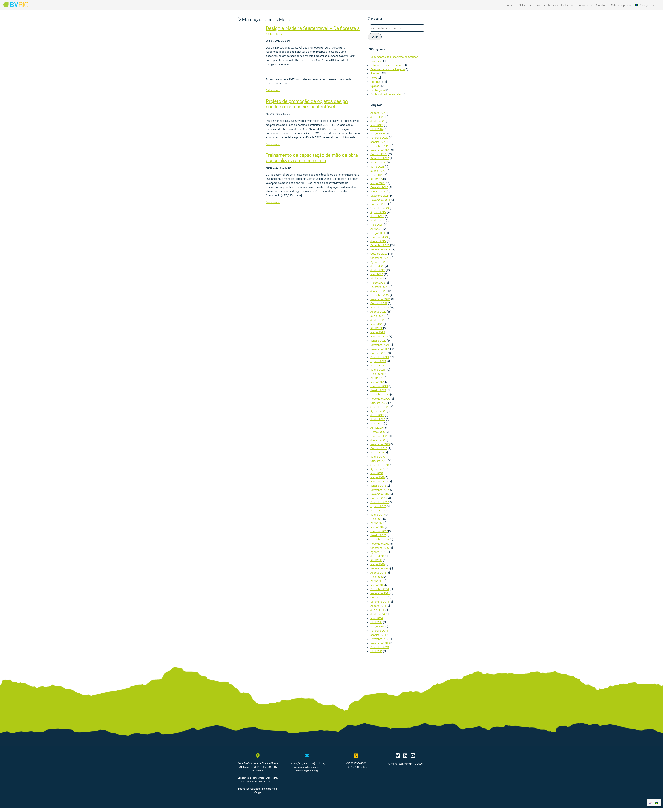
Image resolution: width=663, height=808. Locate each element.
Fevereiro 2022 (379, 336)
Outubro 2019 (378, 448)
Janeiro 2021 (378, 390)
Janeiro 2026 (378, 141)
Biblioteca (567, 5)
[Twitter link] (398, 756)
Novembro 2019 (380, 444)
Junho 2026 (377, 121)
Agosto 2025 (378, 162)
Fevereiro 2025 (379, 187)
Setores (524, 5)
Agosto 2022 (378, 311)
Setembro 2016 (379, 547)
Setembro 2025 (379, 158)
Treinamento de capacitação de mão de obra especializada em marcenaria (312, 157)
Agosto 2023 (378, 262)
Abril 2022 (376, 328)
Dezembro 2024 (380, 195)
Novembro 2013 (380, 643)
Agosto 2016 (378, 552)
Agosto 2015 (378, 572)
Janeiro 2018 (378, 485)
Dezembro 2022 (379, 295)
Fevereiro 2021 (379, 386)
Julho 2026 (377, 117)
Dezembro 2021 (379, 344)
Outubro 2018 (378, 460)
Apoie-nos (585, 5)
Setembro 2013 (379, 647)
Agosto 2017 (378, 506)
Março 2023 (377, 282)
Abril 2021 (376, 378)
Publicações (377, 90)
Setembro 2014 (379, 601)
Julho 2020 (377, 415)
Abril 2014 (376, 622)
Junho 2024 (377, 220)
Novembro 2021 (380, 349)
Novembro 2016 (380, 543)
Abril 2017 (376, 523)
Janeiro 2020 (378, 440)
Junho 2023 (377, 270)
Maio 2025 (376, 175)
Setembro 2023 (379, 257)
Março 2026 (377, 133)
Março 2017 (377, 527)
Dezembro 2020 (380, 394)
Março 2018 (377, 477)
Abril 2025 (376, 179)
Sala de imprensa (621, 5)
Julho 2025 (377, 166)
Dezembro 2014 (379, 589)
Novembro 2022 (380, 299)
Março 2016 (377, 564)
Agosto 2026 (378, 112)
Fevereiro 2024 (379, 237)
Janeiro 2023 (378, 291)
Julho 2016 (377, 556)
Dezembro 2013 (379, 639)
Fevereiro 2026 (379, 137)
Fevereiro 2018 (379, 481)
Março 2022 (377, 332)
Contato (600, 5)
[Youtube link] (413, 756)
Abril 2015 (376, 581)
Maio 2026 (376, 125)
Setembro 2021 (379, 357)
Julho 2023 (377, 266)
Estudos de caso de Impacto (387, 65)
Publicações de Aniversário (386, 94)
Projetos (540, 5)
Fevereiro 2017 (379, 531)
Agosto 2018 (378, 469)
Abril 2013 (376, 651)
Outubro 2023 (379, 253)
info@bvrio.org (317, 763)
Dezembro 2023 (380, 245)
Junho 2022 (377, 320)
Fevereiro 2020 (379, 436)
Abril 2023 (376, 278)
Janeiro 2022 (378, 340)
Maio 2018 (376, 473)
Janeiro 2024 (378, 241)
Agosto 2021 (378, 361)
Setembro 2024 (379, 208)
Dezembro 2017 (379, 489)
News (373, 77)
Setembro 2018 (379, 465)
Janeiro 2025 (378, 191)
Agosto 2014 (378, 605)
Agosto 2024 (378, 212)
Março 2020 (377, 431)
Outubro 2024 (379, 204)
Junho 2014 (377, 614)
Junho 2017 (377, 514)
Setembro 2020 (379, 407)
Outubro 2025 (378, 154)
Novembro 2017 (379, 494)
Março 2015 (377, 585)
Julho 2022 (377, 315)
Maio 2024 (376, 224)
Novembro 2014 (380, 593)
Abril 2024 (376, 228)
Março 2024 (377, 233)
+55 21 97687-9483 (356, 766)
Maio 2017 (376, 518)
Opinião (374, 86)
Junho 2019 (377, 456)
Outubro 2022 (378, 303)
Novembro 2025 (380, 150)
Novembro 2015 (380, 568)
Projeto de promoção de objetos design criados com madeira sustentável (307, 103)
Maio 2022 (376, 324)
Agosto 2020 (378, 411)
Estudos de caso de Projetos (387, 69)
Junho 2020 (377, 419)
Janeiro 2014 (378, 634)
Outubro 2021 (378, 353)
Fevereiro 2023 (379, 286)
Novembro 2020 (380, 398)
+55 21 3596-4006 (356, 763)
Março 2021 (377, 382)
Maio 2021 (376, 373)
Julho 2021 (377, 365)
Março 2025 (377, 183)
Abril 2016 (376, 560)
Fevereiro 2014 (379, 630)
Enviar (374, 36)
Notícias (553, 5)
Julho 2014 (377, 610)
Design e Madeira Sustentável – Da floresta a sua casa (313, 30)
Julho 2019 (377, 452)
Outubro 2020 (379, 402)
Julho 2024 (377, 216)
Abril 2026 (376, 129)
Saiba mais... (273, 90)
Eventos (375, 73)
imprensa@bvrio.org (307, 770)
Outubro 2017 (378, 498)
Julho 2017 (377, 510)
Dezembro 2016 (379, 539)
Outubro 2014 (378, 597)
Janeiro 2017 (378, 535)
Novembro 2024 (380, 199)
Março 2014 (377, 626)
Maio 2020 (376, 423)
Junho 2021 (377, 369)
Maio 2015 (376, 576)
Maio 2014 (376, 618)
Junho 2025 (377, 170)
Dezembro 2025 (379, 146)
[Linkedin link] (405, 756)
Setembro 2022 (379, 307)
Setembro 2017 (379, 502)
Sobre (509, 5)
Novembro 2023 (380, 249)
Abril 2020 (376, 427)
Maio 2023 (376, 274)
